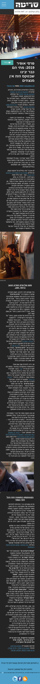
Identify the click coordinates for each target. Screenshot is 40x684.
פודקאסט (19, 669)
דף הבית (5, 663)
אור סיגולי (11, 86)
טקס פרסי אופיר (23, 648)
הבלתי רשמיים (27, 341)
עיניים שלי (15, 346)
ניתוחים (34, 663)
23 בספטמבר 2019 (26, 86)
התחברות (28, 669)
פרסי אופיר (12, 648)
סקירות (27, 663)
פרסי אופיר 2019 (28, 650)
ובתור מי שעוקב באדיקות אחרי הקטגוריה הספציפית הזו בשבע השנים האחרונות (20, 434)
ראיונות (11, 669)
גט (21, 369)
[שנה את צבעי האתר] (7, 62)
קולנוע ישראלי (16, 650)
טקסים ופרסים (16, 646)
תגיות (20, 663)
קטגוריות (14, 663)
